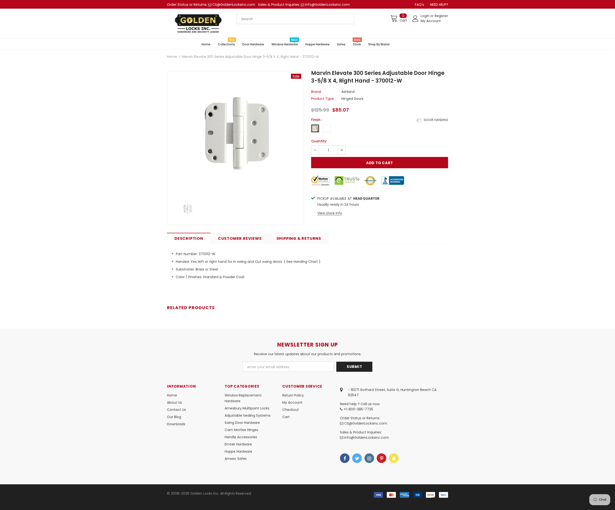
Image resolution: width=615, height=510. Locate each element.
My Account (431, 20)
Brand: (316, 91)
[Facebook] (345, 458)
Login (425, 15)
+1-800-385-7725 (358, 409)
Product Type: (322, 98)
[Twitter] (357, 458)
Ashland (348, 91)
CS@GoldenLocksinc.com (233, 4)
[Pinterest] (381, 458)
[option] (235, 133)
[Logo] (198, 23)
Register (441, 15)
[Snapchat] (394, 458)
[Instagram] (369, 458)
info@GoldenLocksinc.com (327, 4)
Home (172, 56)
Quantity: (319, 141)
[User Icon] (415, 18)
